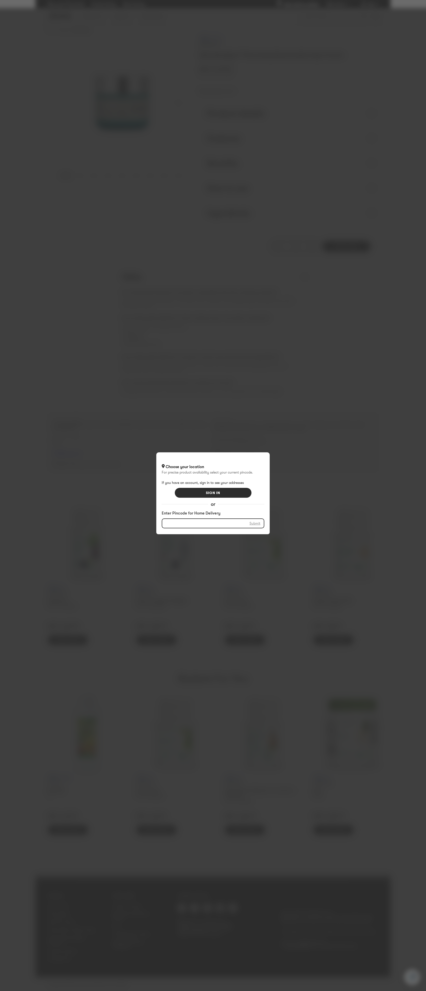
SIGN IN (213, 493)
